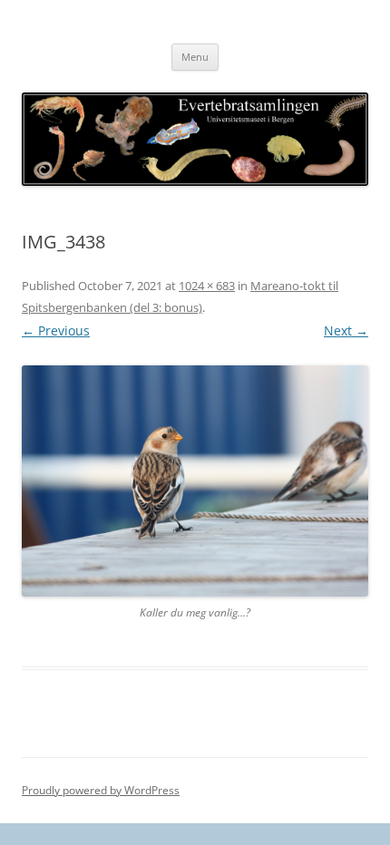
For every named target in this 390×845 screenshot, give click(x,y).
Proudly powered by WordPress (101, 790)
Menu (195, 56)
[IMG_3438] (195, 481)
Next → (346, 330)
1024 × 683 (207, 285)
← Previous (56, 330)
